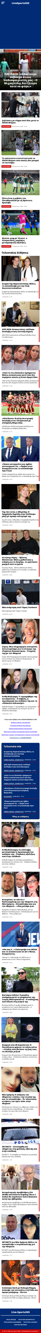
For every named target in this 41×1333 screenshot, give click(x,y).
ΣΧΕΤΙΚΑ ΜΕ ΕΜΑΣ (20, 1325)
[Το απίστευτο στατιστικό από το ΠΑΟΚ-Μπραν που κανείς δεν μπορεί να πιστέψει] (20, 142)
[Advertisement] (20, 27)
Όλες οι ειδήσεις (20, 817)
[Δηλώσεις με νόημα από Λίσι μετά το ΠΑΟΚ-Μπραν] (20, 104)
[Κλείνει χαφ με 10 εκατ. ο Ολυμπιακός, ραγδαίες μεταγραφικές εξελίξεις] (20, 222)
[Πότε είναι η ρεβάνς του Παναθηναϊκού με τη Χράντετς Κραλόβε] (20, 182)
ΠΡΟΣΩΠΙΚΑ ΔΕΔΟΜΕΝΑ (12, 1322)
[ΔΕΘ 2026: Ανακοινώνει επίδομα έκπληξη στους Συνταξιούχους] (20, 314)
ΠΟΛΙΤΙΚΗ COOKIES (30, 1322)
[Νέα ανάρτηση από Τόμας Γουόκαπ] (20, 592)
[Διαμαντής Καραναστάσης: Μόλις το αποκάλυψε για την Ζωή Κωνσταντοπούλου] (20, 268)
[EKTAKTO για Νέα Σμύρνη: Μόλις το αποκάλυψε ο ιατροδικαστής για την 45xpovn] (20, 1227)
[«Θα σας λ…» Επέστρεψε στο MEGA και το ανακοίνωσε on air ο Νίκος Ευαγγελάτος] (20, 934)
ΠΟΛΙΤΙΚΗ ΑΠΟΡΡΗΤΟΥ (26, 1319)
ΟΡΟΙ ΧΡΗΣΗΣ (11, 1319)
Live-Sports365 (20, 1312)
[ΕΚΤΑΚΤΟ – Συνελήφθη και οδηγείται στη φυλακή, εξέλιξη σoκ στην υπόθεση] (20, 1131)
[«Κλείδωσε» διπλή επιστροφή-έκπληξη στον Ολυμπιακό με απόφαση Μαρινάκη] (20, 403)
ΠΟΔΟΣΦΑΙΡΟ (6, 126)
